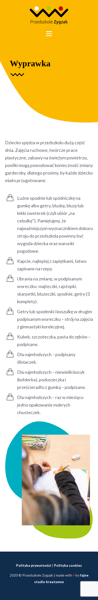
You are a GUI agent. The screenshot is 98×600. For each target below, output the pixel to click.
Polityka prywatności (33, 565)
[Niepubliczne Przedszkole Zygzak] (49, 15)
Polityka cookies (68, 565)
